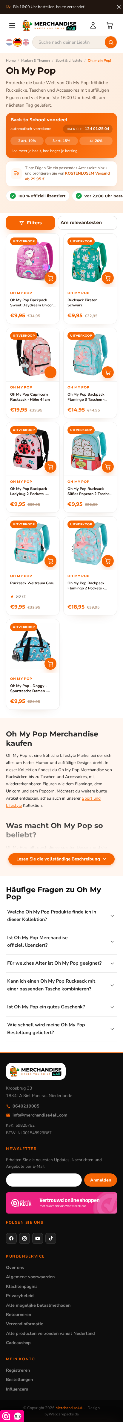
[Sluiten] (119, 7)
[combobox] (74, 42)
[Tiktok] (50, 1238)
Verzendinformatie (24, 1324)
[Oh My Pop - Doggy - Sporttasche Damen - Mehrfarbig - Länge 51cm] (33, 646)
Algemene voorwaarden (30, 1277)
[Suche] (111, 42)
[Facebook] (11, 1238)
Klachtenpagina (22, 1286)
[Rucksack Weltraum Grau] (33, 543)
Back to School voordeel (38, 119)
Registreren (18, 1370)
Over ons (15, 1267)
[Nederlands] (9, 42)
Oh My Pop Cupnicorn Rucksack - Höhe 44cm (30, 397)
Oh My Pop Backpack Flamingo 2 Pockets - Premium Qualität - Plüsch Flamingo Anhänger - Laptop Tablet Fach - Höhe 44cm (90, 586)
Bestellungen (19, 1379)
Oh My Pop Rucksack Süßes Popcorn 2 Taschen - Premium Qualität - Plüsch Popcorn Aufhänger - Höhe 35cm (89, 491)
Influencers (17, 1389)
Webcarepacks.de (64, 1414)
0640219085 (26, 1106)
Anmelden (100, 1180)
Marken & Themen (35, 60)
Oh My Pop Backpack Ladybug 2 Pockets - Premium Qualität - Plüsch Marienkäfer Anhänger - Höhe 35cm (33, 491)
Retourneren (18, 1314)
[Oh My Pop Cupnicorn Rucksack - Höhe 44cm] (33, 355)
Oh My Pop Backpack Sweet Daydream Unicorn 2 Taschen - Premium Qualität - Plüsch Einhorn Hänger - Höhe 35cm (32, 303)
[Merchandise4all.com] (52, 25)
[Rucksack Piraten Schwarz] (90, 260)
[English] (26, 42)
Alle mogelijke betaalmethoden (38, 1305)
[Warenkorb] (110, 25)
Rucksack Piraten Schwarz (82, 303)
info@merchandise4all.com (40, 1115)
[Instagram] (24, 1238)
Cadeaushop (18, 1343)
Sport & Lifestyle (69, 60)
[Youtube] (37, 1238)
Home (11, 60)
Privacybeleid (20, 1296)
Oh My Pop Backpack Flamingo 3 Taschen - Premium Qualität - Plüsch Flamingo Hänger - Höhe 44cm (90, 397)
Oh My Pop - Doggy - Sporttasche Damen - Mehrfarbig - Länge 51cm (32, 688)
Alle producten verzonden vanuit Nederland (50, 1333)
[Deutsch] (17, 42)
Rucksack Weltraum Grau (32, 583)
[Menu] (12, 25)
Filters (34, 223)
